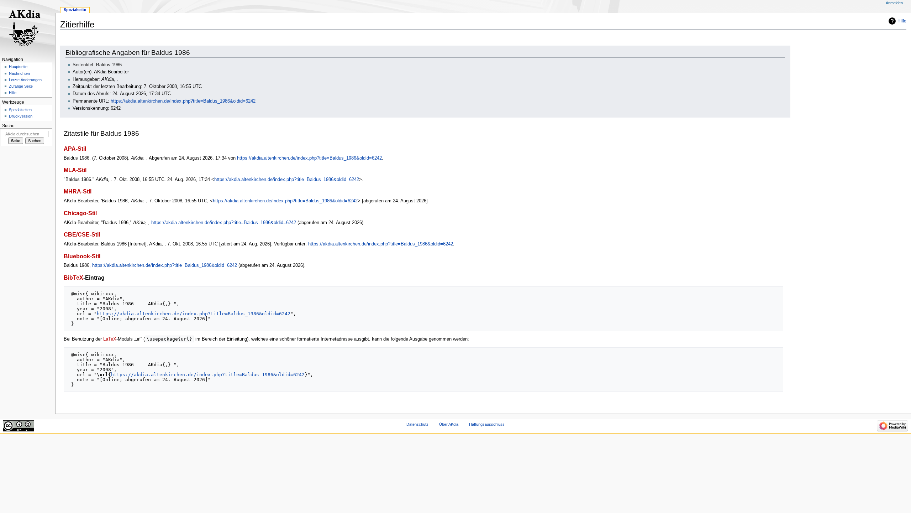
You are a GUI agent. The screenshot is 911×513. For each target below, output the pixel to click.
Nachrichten (19, 73)
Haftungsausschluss (487, 424)
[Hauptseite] (27, 27)
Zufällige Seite (21, 86)
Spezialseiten (20, 110)
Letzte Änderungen (25, 80)
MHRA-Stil (77, 191)
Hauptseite (18, 66)
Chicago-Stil (80, 213)
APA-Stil (75, 148)
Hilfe (901, 21)
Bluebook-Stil (82, 256)
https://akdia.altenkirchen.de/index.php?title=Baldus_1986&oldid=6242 (183, 101)
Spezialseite (75, 9)
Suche (8, 126)
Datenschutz (417, 424)
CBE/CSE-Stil (82, 234)
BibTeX (73, 277)
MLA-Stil (75, 170)
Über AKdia (448, 424)
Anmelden (894, 3)
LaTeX (109, 339)
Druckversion (20, 116)
